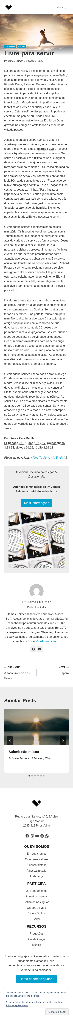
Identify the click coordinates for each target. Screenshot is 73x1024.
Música (36, 944)
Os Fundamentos (36, 890)
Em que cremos (36, 853)
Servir (36, 919)
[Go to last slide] (10, 740)
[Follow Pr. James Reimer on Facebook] (33, 649)
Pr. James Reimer (13, 61)
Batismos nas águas (36, 902)
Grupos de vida (36, 907)
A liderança (36, 876)
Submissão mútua (24, 752)
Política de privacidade (17, 1005)
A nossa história (37, 864)
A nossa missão (36, 870)
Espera (64, 670)
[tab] (29, 775)
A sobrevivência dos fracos (17, 672)
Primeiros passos (36, 896)
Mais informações (36, 503)
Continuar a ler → (48, 641)
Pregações (36, 933)
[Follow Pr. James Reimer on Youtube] (40, 649)
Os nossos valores (36, 859)
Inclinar (22, 46)
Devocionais (10, 46)
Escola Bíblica (36, 913)
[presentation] (36, 727)
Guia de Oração (36, 939)
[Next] (63, 740)
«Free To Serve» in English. (48, 457)
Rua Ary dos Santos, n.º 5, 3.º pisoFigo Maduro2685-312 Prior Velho (36, 821)
